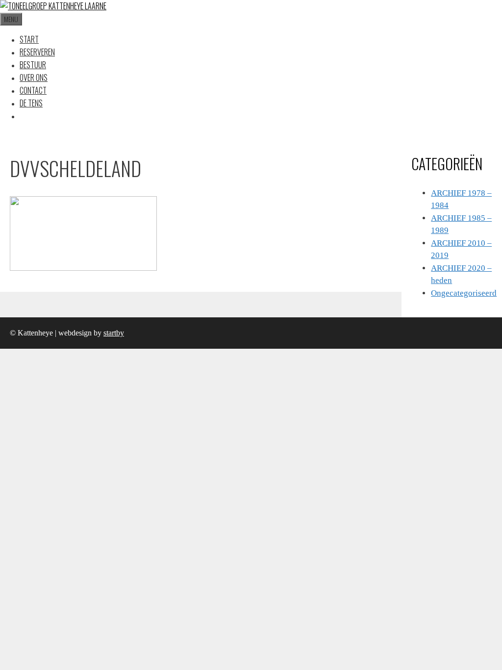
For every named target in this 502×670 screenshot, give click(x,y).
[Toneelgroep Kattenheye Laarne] (53, 6)
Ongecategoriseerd (464, 293)
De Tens (31, 103)
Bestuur (33, 65)
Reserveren (37, 52)
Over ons (34, 77)
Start (29, 39)
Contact (33, 90)
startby (113, 333)
